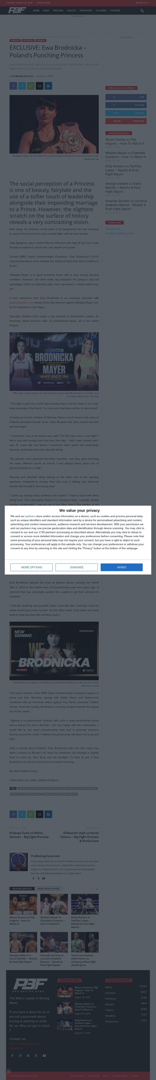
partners (30, 516)
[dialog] (78, 540)
